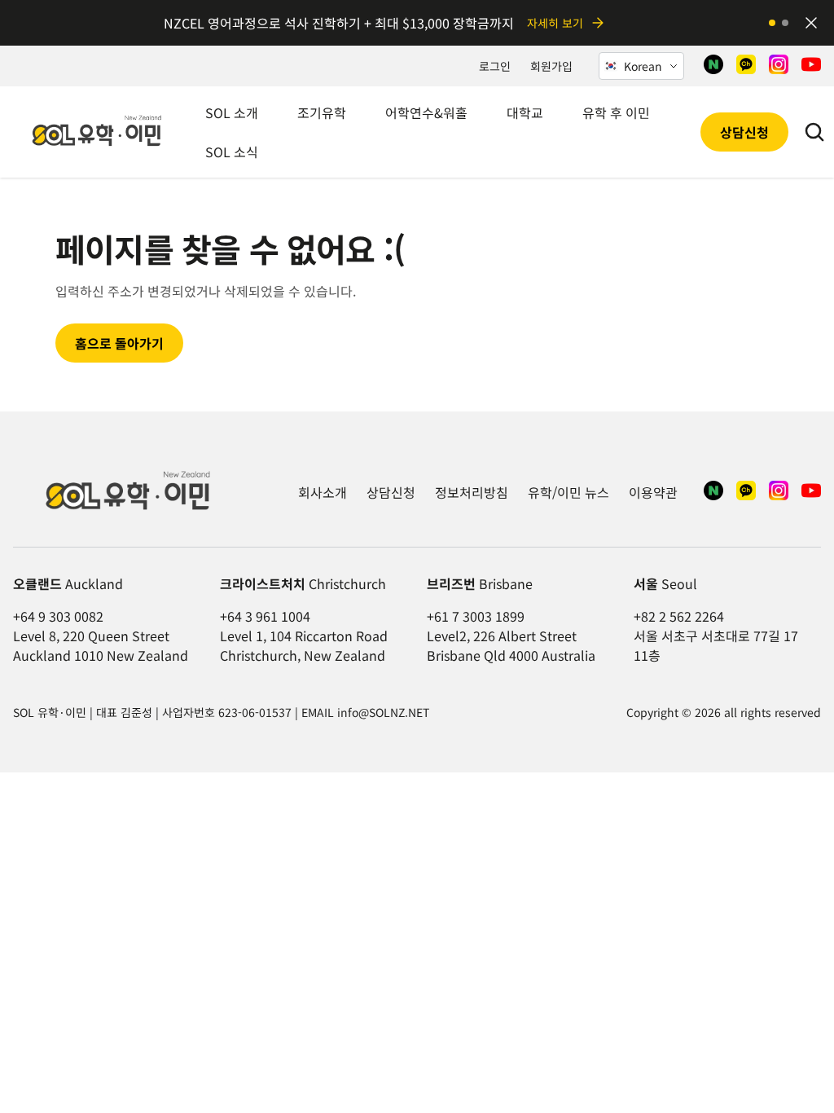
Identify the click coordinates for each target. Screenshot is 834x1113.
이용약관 (653, 492)
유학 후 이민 (616, 112)
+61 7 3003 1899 (476, 616)
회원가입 (551, 66)
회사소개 (322, 492)
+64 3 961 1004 (265, 616)
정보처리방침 (471, 492)
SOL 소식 (231, 151)
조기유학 (321, 112)
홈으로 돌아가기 (119, 343)
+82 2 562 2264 (679, 616)
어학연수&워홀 (426, 112)
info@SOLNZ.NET (383, 712)
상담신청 (744, 132)
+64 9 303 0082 (58, 616)
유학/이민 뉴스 (568, 492)
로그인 (495, 66)
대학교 (525, 112)
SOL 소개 (231, 112)
